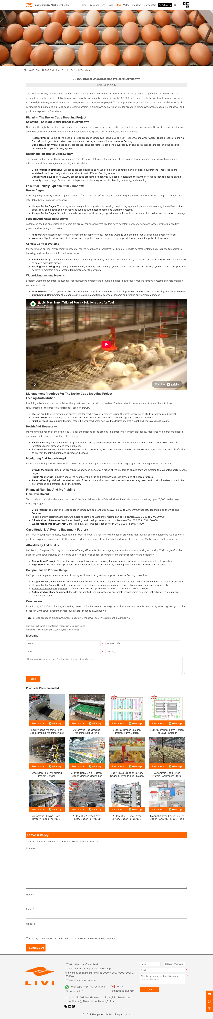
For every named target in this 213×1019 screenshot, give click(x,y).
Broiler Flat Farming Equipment (49, 588)
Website (30, 923)
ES (174, 4)
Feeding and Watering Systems (49, 516)
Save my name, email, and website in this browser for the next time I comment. (72, 938)
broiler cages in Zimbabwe (78, 617)
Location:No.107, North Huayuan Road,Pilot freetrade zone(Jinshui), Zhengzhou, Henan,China (97, 999)
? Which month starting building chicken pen (88, 968)
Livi (103, 4)
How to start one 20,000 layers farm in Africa (58, 629)
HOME (31, 70)
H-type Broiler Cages (44, 585)
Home (83, 4)
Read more (38, 723)
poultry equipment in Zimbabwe (112, 617)
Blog (118, 4)
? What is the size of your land (81, 964)
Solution (136, 4)
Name (30, 894)
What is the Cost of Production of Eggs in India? (62, 626)
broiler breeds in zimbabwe (48, 617)
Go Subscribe (165, 5)
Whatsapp (57, 723)
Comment (32, 848)
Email (30, 909)
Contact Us (150, 4)
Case (110, 4)
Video (126, 4)
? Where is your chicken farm (80, 980)
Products (94, 4)
